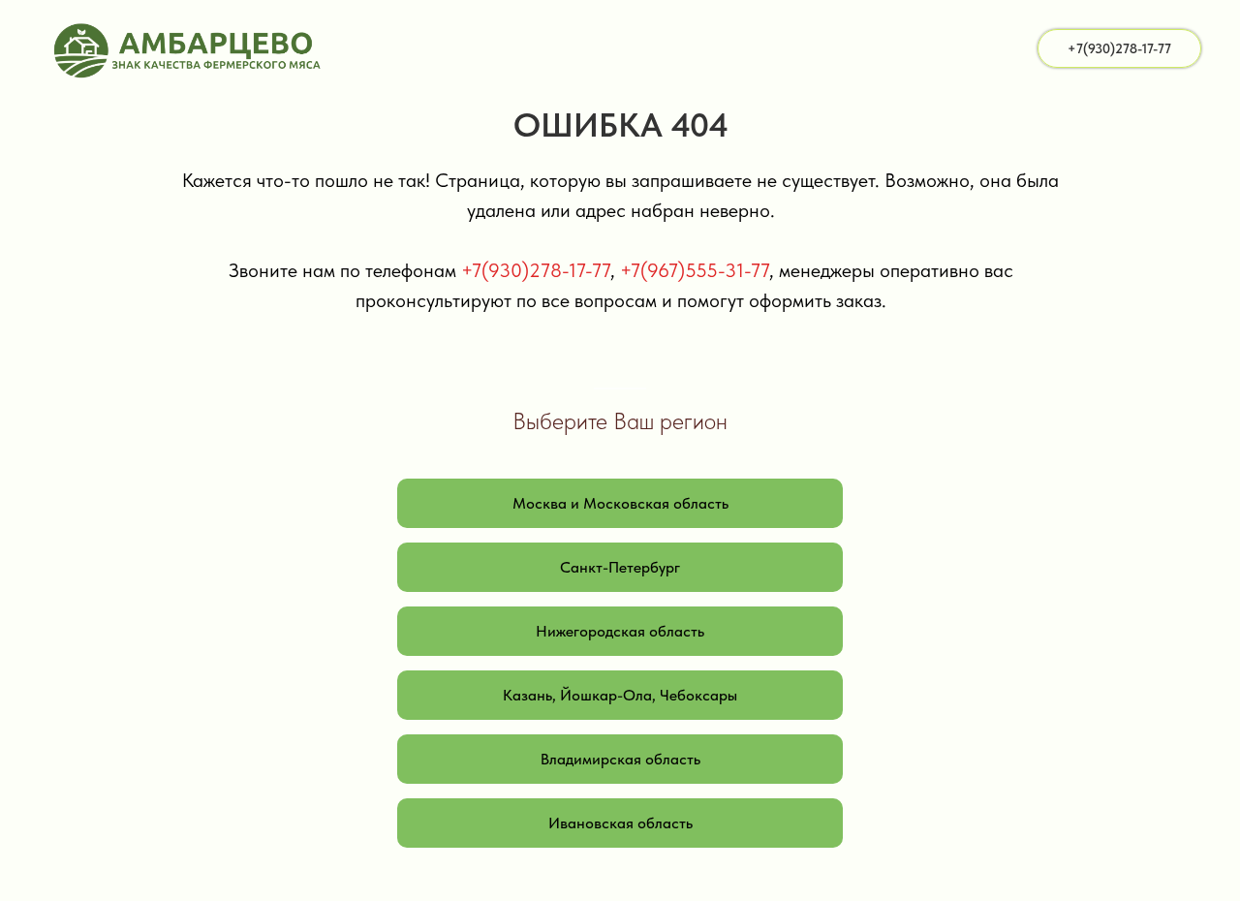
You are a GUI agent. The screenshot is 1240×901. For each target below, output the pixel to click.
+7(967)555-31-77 (694, 270)
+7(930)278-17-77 (535, 270)
